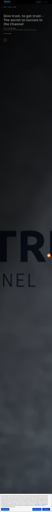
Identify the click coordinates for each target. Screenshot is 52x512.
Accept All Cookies (37, 509)
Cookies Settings (5, 509)
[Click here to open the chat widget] (49, 255)
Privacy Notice (45, 504)
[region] (26, 503)
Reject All (46, 509)
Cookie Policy (37, 504)
